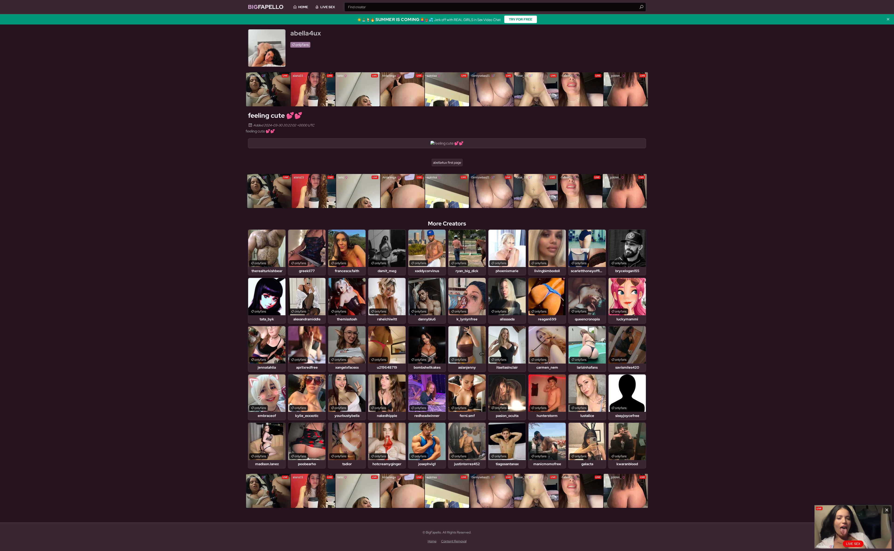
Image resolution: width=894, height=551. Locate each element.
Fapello (266, 6)
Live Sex (327, 7)
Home (303, 7)
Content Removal (454, 541)
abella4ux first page (447, 162)
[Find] (641, 6)
